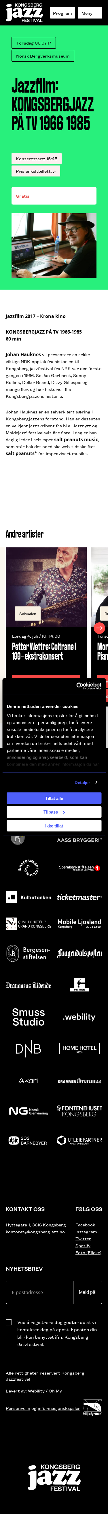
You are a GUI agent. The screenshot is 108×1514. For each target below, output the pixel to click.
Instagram (86, 1231)
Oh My (55, 1391)
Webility (36, 1391)
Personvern (18, 1408)
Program (62, 13)
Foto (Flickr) (88, 1252)
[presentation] (8, 628)
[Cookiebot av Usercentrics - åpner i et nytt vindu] (76, 686)
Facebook (85, 1224)
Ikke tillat (54, 825)
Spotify (82, 1245)
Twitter (83, 1238)
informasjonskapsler (59, 1408)
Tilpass (50, 812)
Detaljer (82, 782)
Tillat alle (54, 798)
